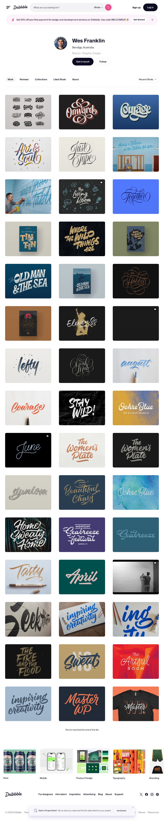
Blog (100, 794)
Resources (153, 812)
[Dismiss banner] (133, 807)
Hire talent (61, 794)
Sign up (136, 7)
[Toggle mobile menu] (8, 7)
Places (141, 812)
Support (119, 794)
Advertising (89, 794)
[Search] (108, 7)
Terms (27, 812)
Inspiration (75, 794)
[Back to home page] (20, 7)
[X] (141, 794)
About (108, 794)
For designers (45, 794)
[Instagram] (152, 794)
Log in (150, 7)
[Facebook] (146, 794)
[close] (152, 19)
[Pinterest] (157, 794)
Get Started (139, 19)
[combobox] (61, 7)
